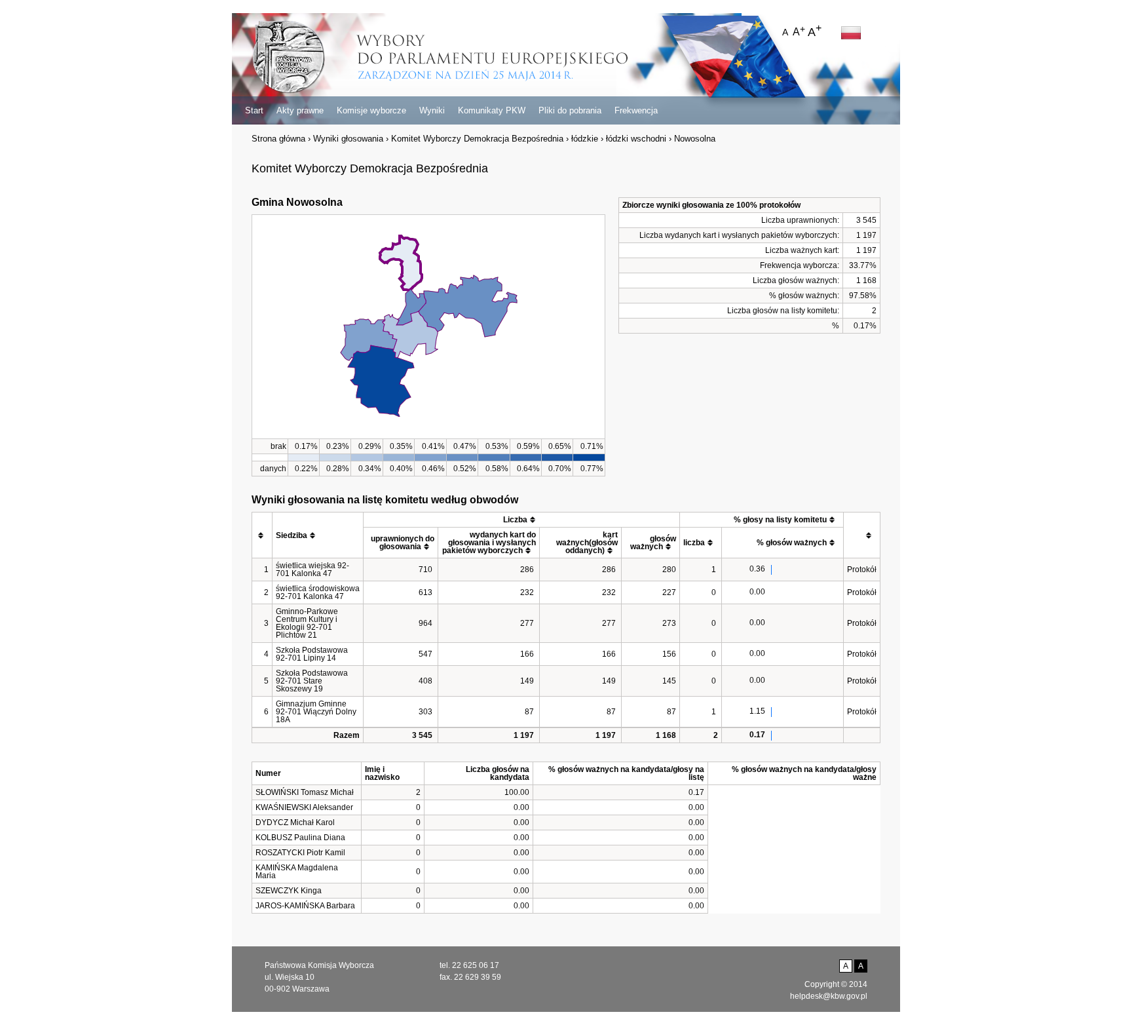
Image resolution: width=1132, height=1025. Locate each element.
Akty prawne (300, 110)
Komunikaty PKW (491, 110)
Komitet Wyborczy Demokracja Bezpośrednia (477, 139)
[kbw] (289, 58)
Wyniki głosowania (348, 139)
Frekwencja (636, 110)
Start (254, 110)
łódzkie (584, 139)
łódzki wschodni (636, 139)
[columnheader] (262, 535)
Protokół (862, 569)
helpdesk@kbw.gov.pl (828, 996)
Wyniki (432, 110)
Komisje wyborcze (371, 110)
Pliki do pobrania (569, 110)
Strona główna (278, 139)
